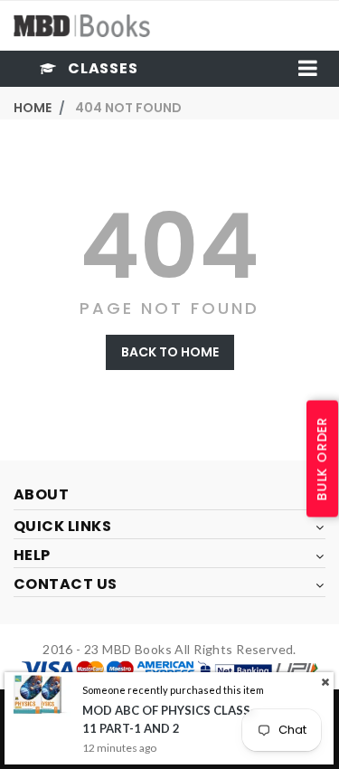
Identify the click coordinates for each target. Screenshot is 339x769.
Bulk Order (322, 459)
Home (33, 108)
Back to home (170, 352)
